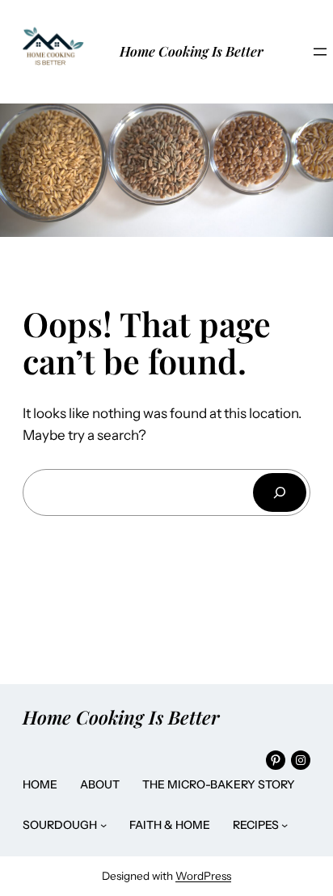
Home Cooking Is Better (191, 51)
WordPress (203, 875)
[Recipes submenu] (284, 825)
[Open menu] (320, 51)
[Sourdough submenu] (103, 825)
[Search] (279, 492)
